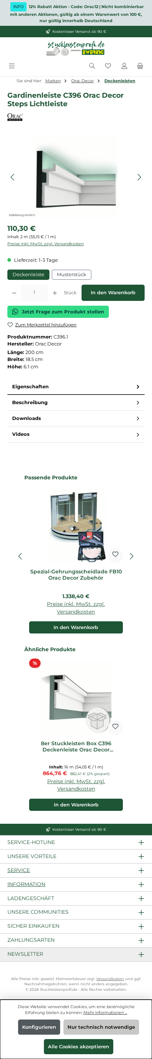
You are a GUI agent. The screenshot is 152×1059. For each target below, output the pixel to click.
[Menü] (12, 66)
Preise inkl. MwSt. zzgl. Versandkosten (45, 243)
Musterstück (71, 274)
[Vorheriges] (12, 177)
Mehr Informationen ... (105, 1012)
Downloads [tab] (26, 418)
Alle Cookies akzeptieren (78, 1046)
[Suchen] (92, 66)
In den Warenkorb (113, 292)
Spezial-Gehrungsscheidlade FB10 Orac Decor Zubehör (76, 575)
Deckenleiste (28, 274)
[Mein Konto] (124, 66)
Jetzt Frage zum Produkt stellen (63, 312)
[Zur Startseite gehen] (76, 48)
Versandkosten (110, 979)
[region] (76, 177)
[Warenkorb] (140, 66)
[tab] (76, 387)
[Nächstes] (139, 177)
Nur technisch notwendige (101, 1027)
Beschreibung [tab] (30, 402)
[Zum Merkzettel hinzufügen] (115, 555)
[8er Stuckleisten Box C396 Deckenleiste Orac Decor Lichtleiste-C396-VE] (75, 177)
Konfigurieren (39, 1027)
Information (26, 884)
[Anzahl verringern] (14, 293)
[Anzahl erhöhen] (55, 293)
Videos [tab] (21, 434)
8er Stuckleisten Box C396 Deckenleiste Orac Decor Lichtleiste (76, 746)
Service (18, 870)
